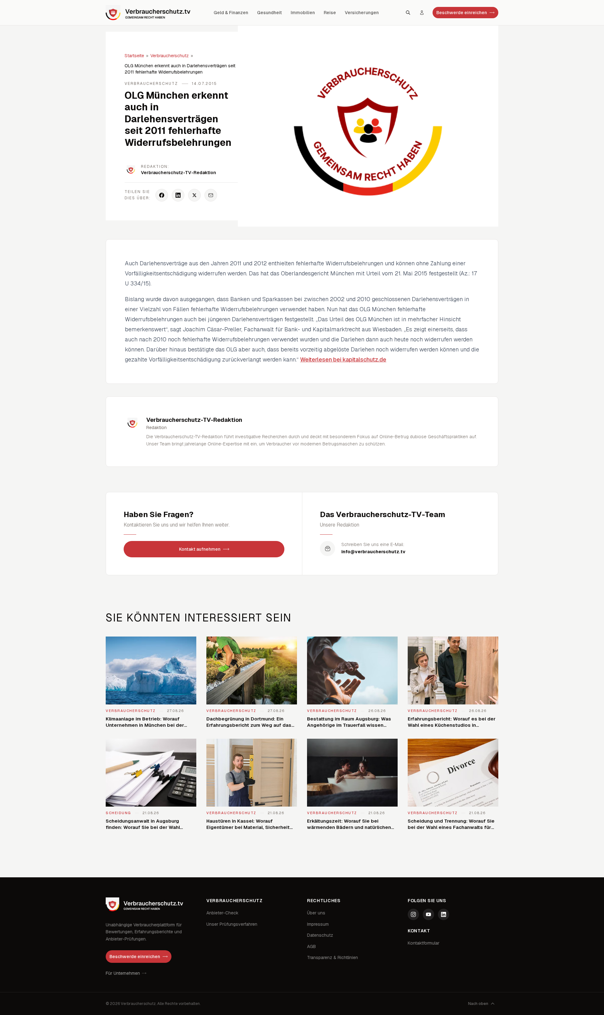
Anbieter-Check (222, 913)
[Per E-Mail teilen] (210, 195)
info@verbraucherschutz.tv (373, 551)
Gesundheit (269, 12)
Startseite (134, 55)
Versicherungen (362, 12)
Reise (330, 12)
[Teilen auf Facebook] (161, 195)
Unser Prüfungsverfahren (231, 924)
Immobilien (303, 12)
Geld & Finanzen (231, 12)
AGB (311, 946)
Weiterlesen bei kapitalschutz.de (343, 359)
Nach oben (478, 1003)
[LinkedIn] (443, 914)
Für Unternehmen (123, 973)
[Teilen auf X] (194, 195)
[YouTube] (428, 914)
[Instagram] (413, 914)
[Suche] (408, 12)
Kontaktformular (423, 943)
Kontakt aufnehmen (200, 549)
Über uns (316, 913)
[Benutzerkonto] (422, 12)
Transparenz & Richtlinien (332, 957)
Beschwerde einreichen (461, 12)
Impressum (318, 924)
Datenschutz (320, 935)
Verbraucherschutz (169, 55)
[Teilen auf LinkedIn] (178, 195)
